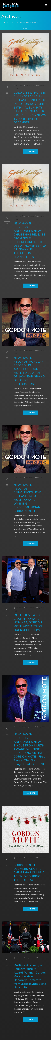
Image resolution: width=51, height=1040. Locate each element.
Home (25, 28)
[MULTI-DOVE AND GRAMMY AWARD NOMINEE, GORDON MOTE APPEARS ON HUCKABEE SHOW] (25, 579)
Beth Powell (19, 85)
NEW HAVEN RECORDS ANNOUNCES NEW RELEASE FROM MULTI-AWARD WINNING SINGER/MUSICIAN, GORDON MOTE (27, 498)
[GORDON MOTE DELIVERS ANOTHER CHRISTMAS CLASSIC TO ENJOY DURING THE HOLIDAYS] (25, 829)
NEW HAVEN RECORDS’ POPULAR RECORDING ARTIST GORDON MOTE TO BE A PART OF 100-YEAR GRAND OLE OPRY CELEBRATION (29, 371)
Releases (31, 85)
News (26, 85)
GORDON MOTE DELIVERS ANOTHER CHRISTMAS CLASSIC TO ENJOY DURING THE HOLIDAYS (29, 872)
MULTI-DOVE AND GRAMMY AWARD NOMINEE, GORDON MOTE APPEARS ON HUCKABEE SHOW (28, 622)
